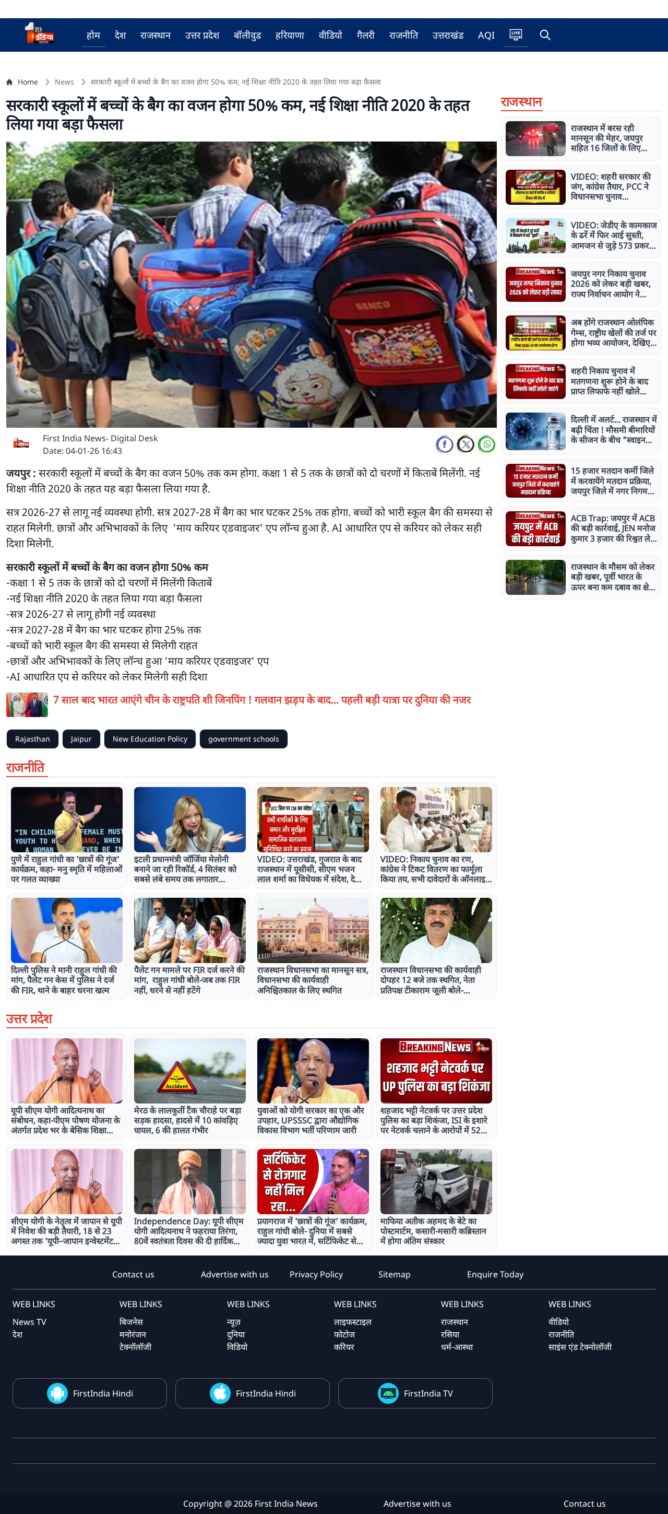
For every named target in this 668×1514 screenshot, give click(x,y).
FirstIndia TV (428, 1393)
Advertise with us (235, 1274)
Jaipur (81, 739)
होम (93, 35)
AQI (486, 35)
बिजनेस (131, 1322)
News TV (29, 1322)
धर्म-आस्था (457, 1347)
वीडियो (330, 35)
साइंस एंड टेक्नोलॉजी (580, 1347)
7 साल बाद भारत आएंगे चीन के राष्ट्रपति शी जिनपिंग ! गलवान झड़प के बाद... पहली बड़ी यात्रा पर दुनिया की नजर (262, 700)
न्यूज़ (234, 1322)
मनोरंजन (133, 1334)
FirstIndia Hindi (103, 1393)
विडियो (237, 1347)
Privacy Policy (316, 1274)
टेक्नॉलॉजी (135, 1347)
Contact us (133, 1274)
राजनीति (403, 35)
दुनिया (236, 1334)
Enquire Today (495, 1274)
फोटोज (344, 1334)
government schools (243, 739)
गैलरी (366, 35)
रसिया (450, 1334)
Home (28, 82)
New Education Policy (150, 739)
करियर (344, 1347)
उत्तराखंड (448, 35)
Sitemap (394, 1274)
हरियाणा (290, 35)
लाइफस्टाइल (353, 1322)
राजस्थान (155, 35)
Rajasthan (32, 739)
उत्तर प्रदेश (202, 35)
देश (120, 35)
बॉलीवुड (247, 35)
